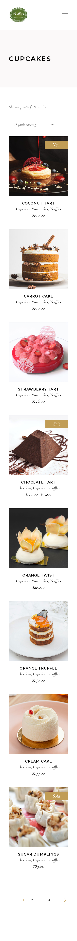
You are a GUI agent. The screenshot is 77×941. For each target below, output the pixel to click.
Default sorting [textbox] (25, 124)
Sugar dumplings (38, 854)
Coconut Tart (38, 203)
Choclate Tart (38, 482)
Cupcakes (23, 208)
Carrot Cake (38, 296)
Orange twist (38, 575)
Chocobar (24, 488)
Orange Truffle (38, 668)
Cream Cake (38, 761)
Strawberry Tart (38, 389)
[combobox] (33, 124)
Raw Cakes (40, 208)
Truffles (55, 208)
